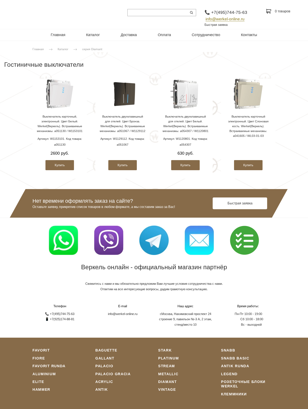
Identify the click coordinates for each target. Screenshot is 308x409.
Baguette (106, 350)
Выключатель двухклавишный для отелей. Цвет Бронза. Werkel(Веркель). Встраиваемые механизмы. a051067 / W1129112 (122, 124)
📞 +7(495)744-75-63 (225, 12)
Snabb (228, 350)
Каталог (93, 35)
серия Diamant (92, 49)
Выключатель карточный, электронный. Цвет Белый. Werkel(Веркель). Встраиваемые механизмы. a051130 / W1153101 (60, 124)
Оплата (164, 35)
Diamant (167, 382)
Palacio (104, 366)
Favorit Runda (49, 366)
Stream (166, 366)
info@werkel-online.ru (225, 19)
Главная (58, 35)
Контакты (249, 35)
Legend (229, 374)
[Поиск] (191, 12)
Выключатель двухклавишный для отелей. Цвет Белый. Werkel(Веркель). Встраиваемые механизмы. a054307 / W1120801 (185, 124)
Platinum (168, 358)
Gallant (104, 358)
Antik (101, 390)
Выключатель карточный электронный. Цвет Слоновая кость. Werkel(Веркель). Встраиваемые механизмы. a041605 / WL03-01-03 (248, 126)
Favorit (41, 350)
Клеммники (234, 394)
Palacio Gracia (113, 374)
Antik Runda (235, 366)
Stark (165, 350)
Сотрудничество (206, 35)
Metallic (168, 374)
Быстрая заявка (216, 24)
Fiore (38, 358)
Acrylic (104, 382)
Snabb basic (235, 358)
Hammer (41, 390)
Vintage (167, 390)
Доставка (129, 35)
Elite (38, 382)
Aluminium (44, 374)
